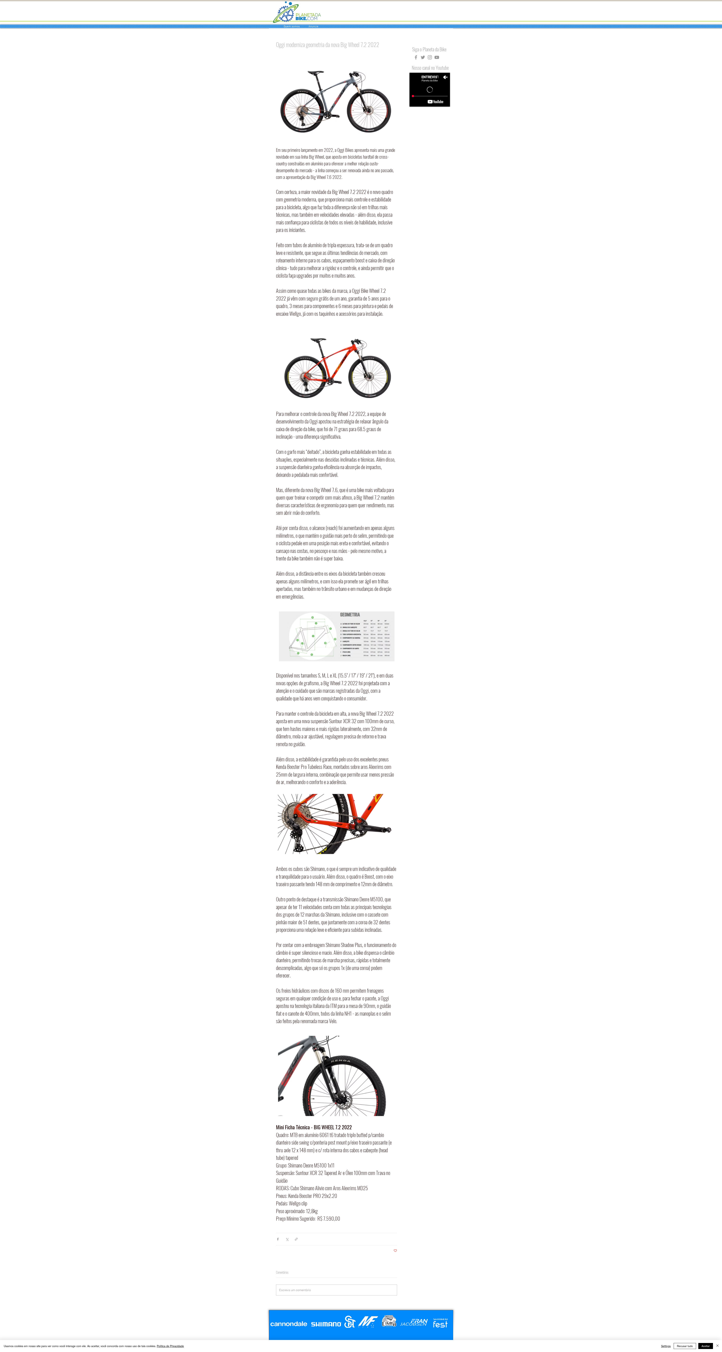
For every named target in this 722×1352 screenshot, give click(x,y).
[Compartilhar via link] (296, 1239)
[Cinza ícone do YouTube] (437, 57)
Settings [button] (666, 1346)
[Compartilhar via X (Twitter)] (287, 1239)
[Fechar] (717, 1346)
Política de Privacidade (170, 1346)
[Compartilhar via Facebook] (278, 1239)
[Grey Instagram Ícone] (430, 57)
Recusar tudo (685, 1346)
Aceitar (706, 1346)
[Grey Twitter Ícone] (423, 57)
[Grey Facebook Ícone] (416, 57)
